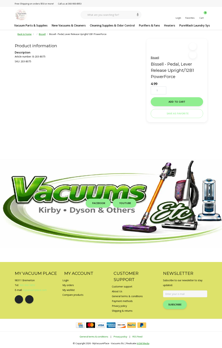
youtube (125, 203)
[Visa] (100, 325)
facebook (98, 203)
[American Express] (111, 325)
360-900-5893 (27, 285)
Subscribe (175, 304)
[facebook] (19, 299)
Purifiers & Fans (149, 25)
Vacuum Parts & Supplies (31, 25)
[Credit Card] (80, 325)
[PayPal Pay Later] (141, 325)
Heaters (169, 25)
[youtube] (29, 299)
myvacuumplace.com (35, 290)
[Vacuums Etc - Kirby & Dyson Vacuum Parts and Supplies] (21, 14)
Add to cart (177, 101)
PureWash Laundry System (197, 25)
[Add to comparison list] (193, 55)
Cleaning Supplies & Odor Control (112, 25)
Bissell (155, 58)
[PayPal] (131, 325)
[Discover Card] (121, 325)
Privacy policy (120, 336)
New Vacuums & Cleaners (69, 25)
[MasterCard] (90, 325)
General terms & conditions (94, 336)
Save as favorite (178, 113)
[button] (193, 46)
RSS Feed (137, 336)
